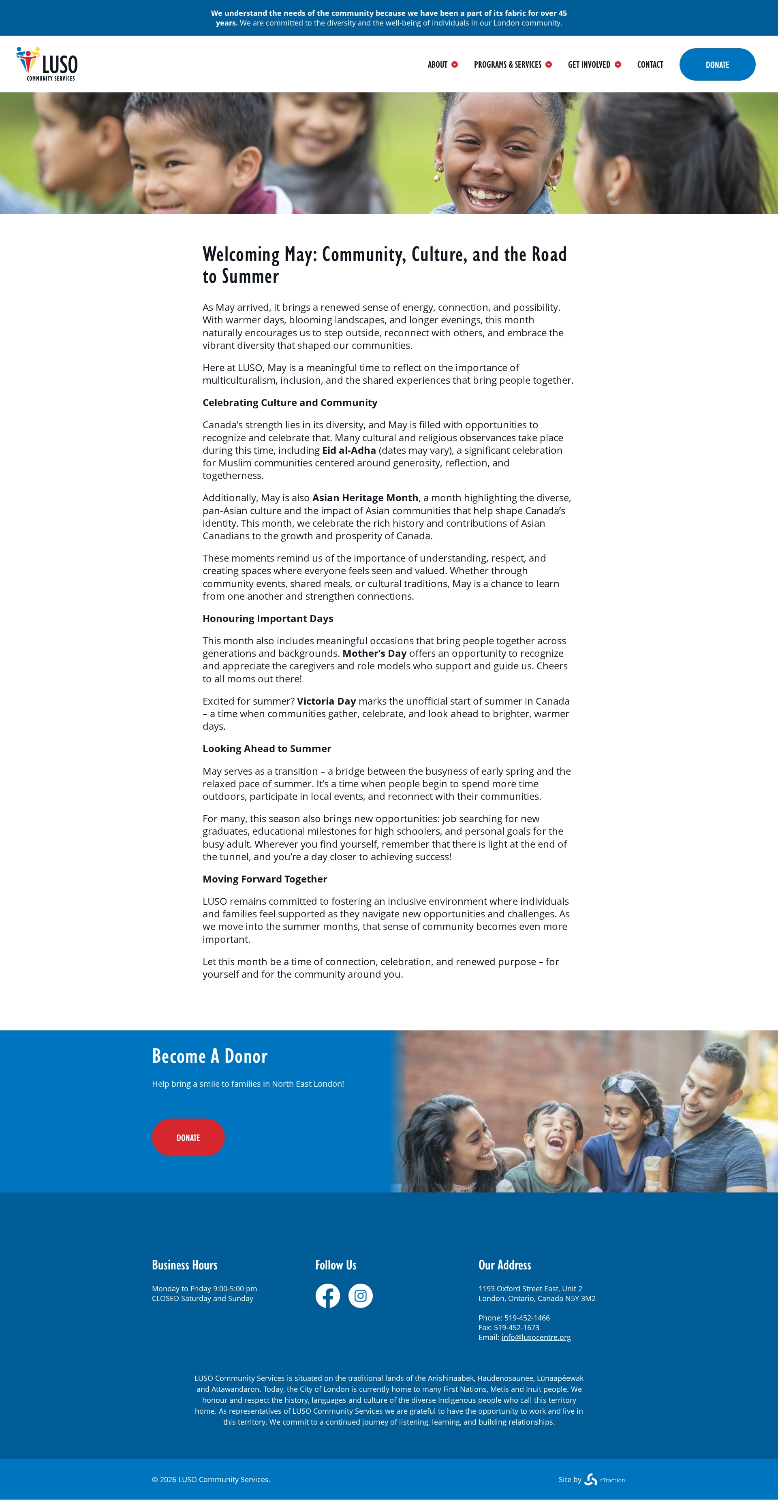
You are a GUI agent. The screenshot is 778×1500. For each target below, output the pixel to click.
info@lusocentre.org (536, 1337)
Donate (717, 64)
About (437, 64)
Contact (650, 64)
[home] (46, 77)
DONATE (188, 1137)
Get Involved (589, 64)
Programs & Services (507, 64)
